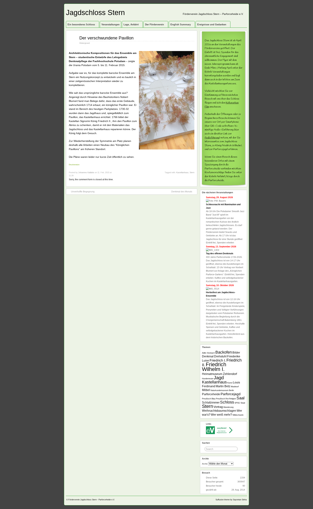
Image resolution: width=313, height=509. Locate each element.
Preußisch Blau (208, 399)
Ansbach (211, 353)
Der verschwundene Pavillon (106, 37)
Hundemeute (207, 378)
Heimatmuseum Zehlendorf (219, 373)
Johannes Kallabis (86, 172)
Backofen (223, 352)
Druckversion (74, 165)
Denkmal (208, 356)
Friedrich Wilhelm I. (214, 366)
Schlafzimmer (211, 402)
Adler (204, 353)
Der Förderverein (154, 24)
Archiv (205, 464)
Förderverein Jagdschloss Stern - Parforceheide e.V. (91, 500)
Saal (241, 398)
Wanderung (228, 407)
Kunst (229, 383)
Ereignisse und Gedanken (211, 24)
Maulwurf (235, 386)
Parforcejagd (231, 394)
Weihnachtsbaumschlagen (219, 410)
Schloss (227, 402)
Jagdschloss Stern (95, 12)
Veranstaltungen (110, 24)
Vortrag (218, 406)
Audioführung (212, 138)
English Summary (180, 24)
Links (208, 424)
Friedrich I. (218, 360)
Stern (192, 172)
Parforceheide (211, 394)
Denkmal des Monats (181, 191)
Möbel (206, 390)
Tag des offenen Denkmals (219, 253)
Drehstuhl (220, 356)
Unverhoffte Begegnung (83, 191)
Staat (243, 403)
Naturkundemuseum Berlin (222, 390)
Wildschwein (238, 415)
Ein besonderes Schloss (81, 24)
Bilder (236, 352)
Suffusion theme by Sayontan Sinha (231, 500)
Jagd (219, 377)
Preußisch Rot (222, 399)
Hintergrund (84, 43)
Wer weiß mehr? (221, 414)
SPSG (237, 403)
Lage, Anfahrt (131, 24)
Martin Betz (223, 386)
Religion (232, 399)
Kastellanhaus (182, 172)
